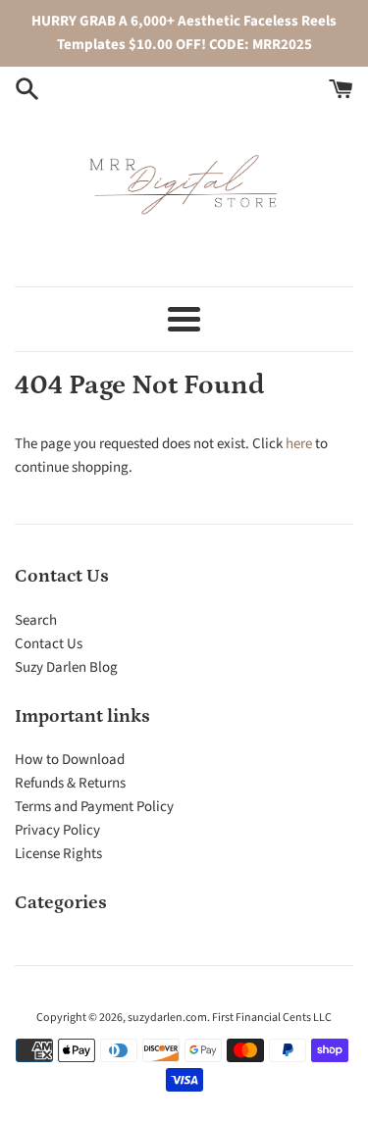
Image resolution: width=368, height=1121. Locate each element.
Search (36, 620)
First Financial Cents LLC (272, 1017)
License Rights (58, 853)
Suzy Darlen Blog (66, 667)
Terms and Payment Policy (94, 806)
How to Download (70, 759)
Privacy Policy (57, 830)
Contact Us (48, 644)
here (299, 443)
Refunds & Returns (70, 783)
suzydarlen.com (167, 1017)
